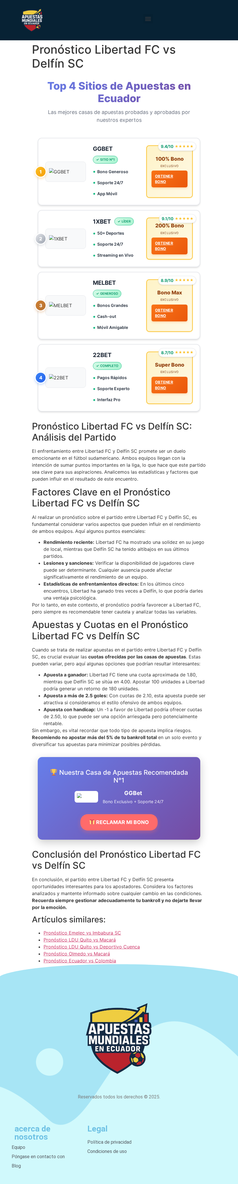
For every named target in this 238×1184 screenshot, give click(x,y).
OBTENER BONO (164, 179)
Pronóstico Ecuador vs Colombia (80, 961)
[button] (148, 18)
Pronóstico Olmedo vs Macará (77, 954)
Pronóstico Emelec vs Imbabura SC (82, 933)
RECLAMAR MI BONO (122, 822)
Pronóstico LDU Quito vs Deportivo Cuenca (92, 947)
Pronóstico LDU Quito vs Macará (80, 940)
